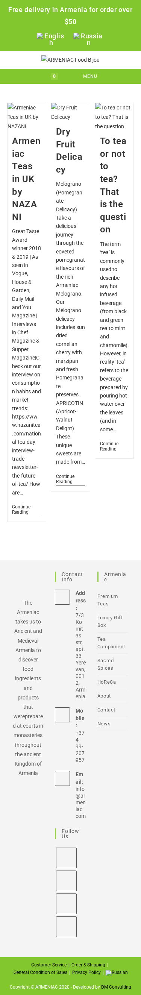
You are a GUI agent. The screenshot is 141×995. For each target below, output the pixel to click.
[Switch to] (117, 973)
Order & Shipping (88, 965)
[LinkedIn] (66, 903)
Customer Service (49, 965)
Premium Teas (107, 600)
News (104, 724)
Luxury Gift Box (110, 621)
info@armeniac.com (81, 802)
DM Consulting (116, 987)
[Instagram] (66, 881)
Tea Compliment (111, 642)
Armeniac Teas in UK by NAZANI (26, 179)
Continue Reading (26, 509)
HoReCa (106, 682)
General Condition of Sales (40, 972)
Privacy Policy (86, 972)
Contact (106, 710)
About (104, 696)
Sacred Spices (105, 664)
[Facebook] (66, 858)
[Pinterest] (66, 926)
